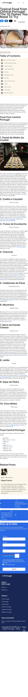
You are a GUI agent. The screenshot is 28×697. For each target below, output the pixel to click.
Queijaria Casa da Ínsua (10, 352)
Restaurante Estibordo (7, 299)
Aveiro (10, 445)
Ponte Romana (3, 321)
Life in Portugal (5, 599)
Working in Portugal (6, 612)
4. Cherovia (6, 72)
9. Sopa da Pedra (7, 86)
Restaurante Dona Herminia (12, 274)
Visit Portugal (5, 601)
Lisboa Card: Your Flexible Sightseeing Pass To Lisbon (21, 504)
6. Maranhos (6, 78)
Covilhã (24, 194)
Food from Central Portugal (9, 60)
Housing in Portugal (6, 609)
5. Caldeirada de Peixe (8, 75)
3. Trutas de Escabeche (9, 69)
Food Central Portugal (8, 92)
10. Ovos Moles (7, 89)
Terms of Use (24, 629)
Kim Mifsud (18, 507)
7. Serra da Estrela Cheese (9, 81)
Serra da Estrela (11, 439)
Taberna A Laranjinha (15, 194)
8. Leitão (5, 83)
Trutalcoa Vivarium (21, 246)
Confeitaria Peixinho (15, 425)
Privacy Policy (18, 628)
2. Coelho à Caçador (8, 66)
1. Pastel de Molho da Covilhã (10, 63)
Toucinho (12, 400)
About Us (4, 587)
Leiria (9, 448)
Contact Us (4, 590)
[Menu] (18, 2)
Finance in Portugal (6, 606)
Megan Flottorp (6, 480)
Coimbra (10, 447)
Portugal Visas (5, 604)
